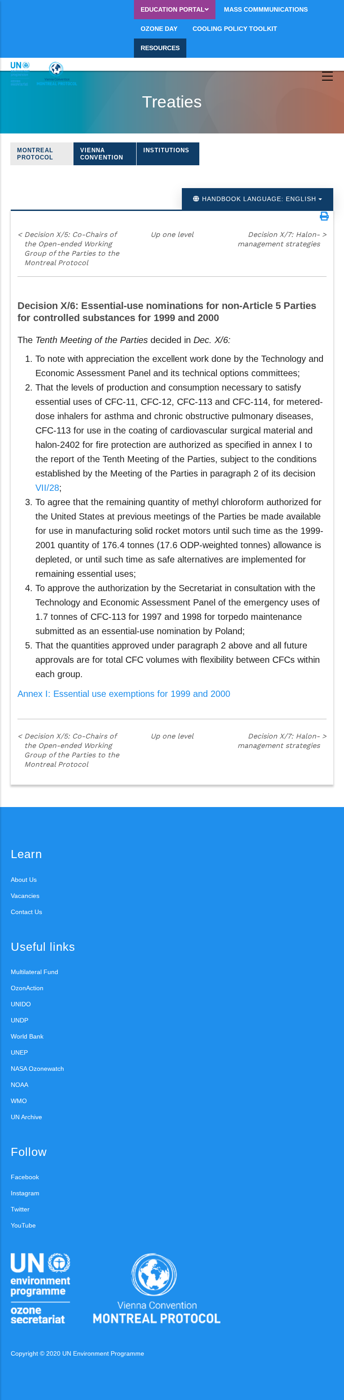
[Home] (51, 74)
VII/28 (47, 488)
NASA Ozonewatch (37, 1068)
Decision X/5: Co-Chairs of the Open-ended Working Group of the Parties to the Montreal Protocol (68, 248)
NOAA (19, 1084)
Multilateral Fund (34, 971)
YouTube (23, 1225)
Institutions (166, 150)
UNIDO (21, 1004)
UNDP (19, 1020)
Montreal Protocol (35, 154)
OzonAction (27, 988)
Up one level (172, 234)
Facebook (25, 1177)
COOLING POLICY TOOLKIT (235, 28)
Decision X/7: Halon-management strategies (282, 239)
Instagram (25, 1193)
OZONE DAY (159, 28)
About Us (24, 879)
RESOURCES (160, 48)
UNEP (19, 1052)
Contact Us (26, 911)
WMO (19, 1100)
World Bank (27, 1036)
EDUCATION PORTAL (173, 9)
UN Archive (26, 1117)
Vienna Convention (101, 154)
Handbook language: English (259, 198)
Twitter (20, 1209)
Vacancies (25, 895)
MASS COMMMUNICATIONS (266, 9)
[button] (324, 216)
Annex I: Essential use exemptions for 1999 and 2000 (123, 694)
